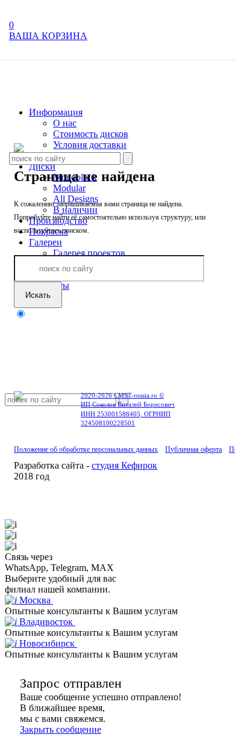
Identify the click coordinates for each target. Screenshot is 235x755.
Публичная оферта (193, 449)
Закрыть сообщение (60, 729)
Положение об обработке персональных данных (86, 449)
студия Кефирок (124, 465)
